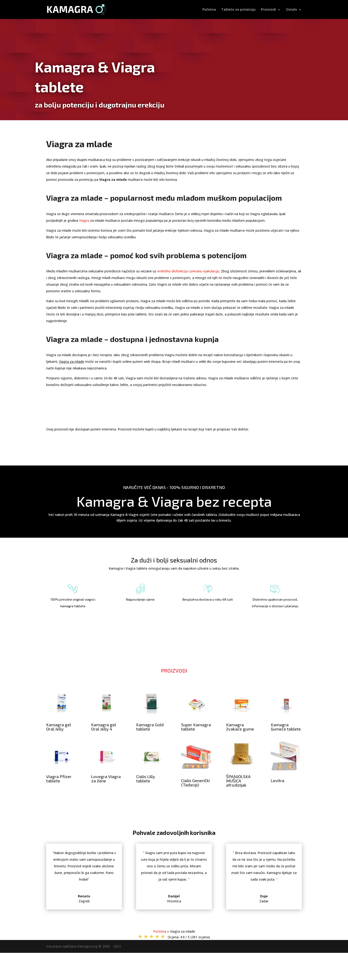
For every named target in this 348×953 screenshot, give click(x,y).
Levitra (277, 780)
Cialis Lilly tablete (145, 778)
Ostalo (291, 10)
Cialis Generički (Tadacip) (195, 782)
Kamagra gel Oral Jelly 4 (103, 726)
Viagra (84, 220)
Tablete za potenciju (238, 10)
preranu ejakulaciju (204, 271)
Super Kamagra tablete (196, 726)
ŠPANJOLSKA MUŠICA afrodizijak (238, 781)
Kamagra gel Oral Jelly (58, 726)
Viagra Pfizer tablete (58, 778)
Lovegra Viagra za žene (106, 778)
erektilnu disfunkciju (172, 271)
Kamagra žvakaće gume (240, 726)
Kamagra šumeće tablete (286, 726)
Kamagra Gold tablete (150, 726)
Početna (209, 10)
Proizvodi (268, 10)
